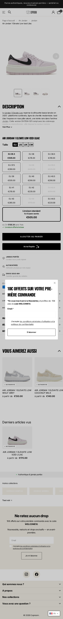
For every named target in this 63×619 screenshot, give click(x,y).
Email (10, 309)
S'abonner (31, 332)
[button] (54, 613)
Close (54, 283)
